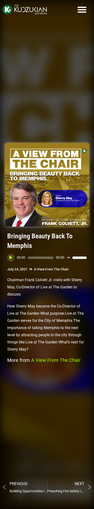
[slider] (79, 258)
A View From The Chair (51, 269)
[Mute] (69, 258)
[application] (47, 258)
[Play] (10, 258)
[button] (82, 9)
